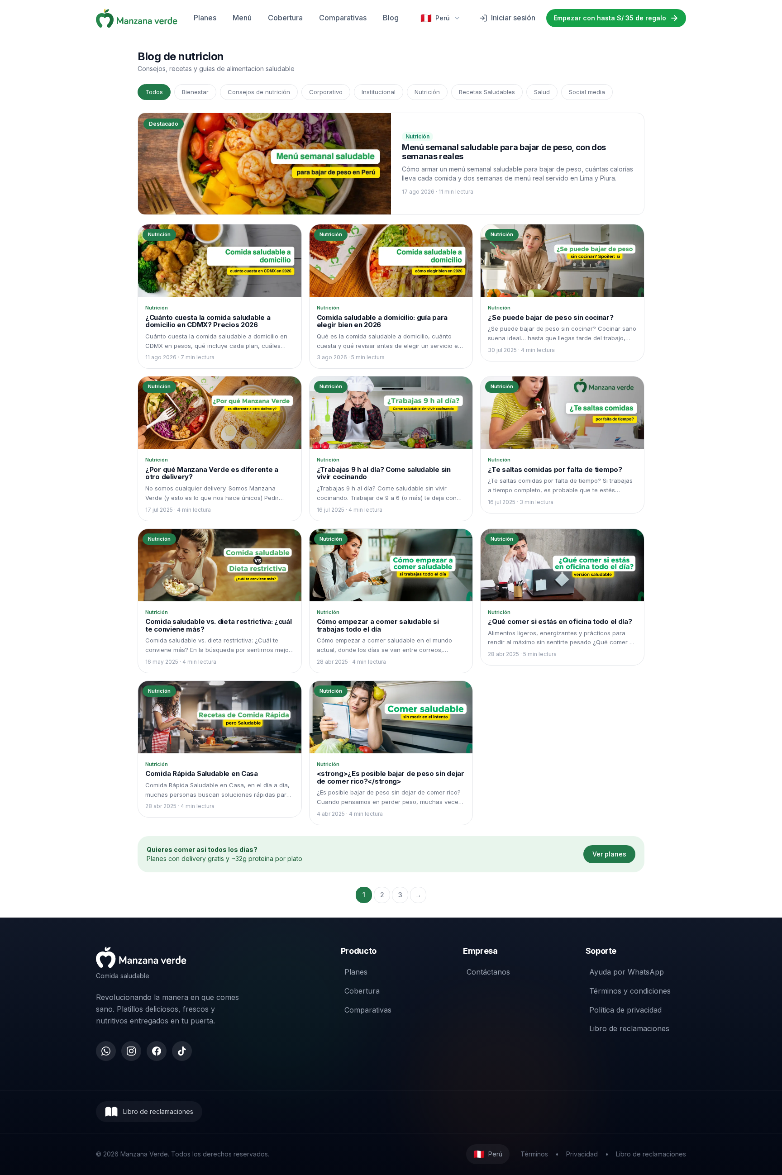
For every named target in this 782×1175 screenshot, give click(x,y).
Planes (205, 17)
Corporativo (326, 91)
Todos (154, 91)
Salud (542, 91)
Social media (587, 91)
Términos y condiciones (630, 990)
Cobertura (285, 17)
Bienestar (195, 91)
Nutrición (427, 91)
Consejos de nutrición (259, 91)
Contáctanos (488, 971)
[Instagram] (131, 1051)
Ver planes (609, 854)
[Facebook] (157, 1051)
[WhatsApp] (106, 1051)
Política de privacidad (625, 1009)
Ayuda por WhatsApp (626, 971)
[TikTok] (182, 1051)
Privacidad (582, 1154)
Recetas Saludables (487, 91)
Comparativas (343, 17)
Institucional (379, 91)
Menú (242, 17)
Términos (534, 1154)
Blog (391, 17)
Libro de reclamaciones (629, 1028)
